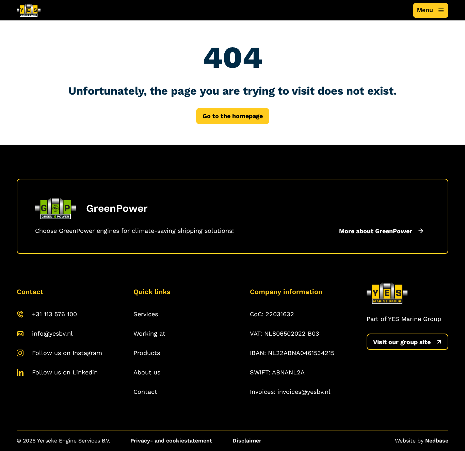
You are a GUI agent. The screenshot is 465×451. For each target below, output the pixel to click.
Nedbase (436, 440)
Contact (145, 391)
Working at (149, 333)
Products (146, 352)
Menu (425, 10)
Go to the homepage (233, 115)
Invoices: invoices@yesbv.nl (290, 391)
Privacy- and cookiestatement (171, 440)
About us (146, 372)
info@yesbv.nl (52, 333)
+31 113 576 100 (54, 314)
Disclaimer (247, 440)
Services (145, 314)
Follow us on (67, 352)
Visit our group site (402, 341)
